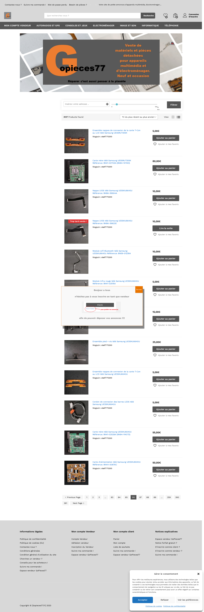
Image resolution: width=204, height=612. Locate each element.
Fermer (139, 289)
